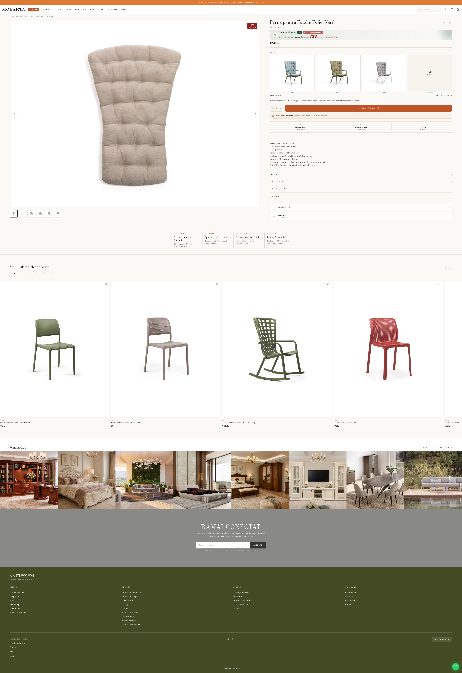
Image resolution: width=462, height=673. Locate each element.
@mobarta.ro (18, 448)
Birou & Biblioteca (131, 612)
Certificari (15, 608)
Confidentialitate (18, 643)
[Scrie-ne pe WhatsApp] (455, 666)
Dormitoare (48, 9)
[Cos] (458, 9)
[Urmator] (450, 266)
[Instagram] (227, 638)
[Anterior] (444, 266)
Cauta (348, 604)
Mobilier (126, 587)
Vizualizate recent (43, 273)
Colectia (275, 27)
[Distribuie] (445, 22)
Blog (12, 600)
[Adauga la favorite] (450, 22)
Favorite (349, 596)
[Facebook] (232, 638)
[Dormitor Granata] (202, 480)
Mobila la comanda (131, 624)
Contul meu (351, 587)
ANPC (13, 651)
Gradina (101, 9)
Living (59, 9)
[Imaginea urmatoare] (255, 114)
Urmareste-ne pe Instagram (436, 447)
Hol (85, 9)
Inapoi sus (440, 640)
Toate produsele (241, 592)
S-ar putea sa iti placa (20, 273)
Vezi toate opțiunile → (444, 95)
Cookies (13, 647)
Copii (122, 9)
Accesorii (112, 9)
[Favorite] (452, 9)
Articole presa (17, 604)
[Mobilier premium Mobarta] (260, 480)
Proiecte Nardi (129, 620)
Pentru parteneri (18, 612)
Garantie (237, 596)
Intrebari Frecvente (242, 600)
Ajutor (237, 587)
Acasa (12, 17)
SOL (12, 655)
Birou (77, 9)
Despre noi (15, 596)
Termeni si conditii (19, 638)
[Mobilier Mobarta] (29, 480)
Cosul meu (350, 600)
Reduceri (33, 9)
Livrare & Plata (240, 604)
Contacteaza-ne (17, 592)
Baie (92, 9)
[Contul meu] (445, 9)
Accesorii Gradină (22, 17)
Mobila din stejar (130, 596)
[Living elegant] (144, 480)
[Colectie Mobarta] (317, 480)
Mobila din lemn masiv (132, 592)
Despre (13, 587)
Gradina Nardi (128, 616)
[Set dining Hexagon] (375, 480)
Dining (68, 9)
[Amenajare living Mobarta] (87, 480)
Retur (236, 608)
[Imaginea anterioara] (14, 114)
